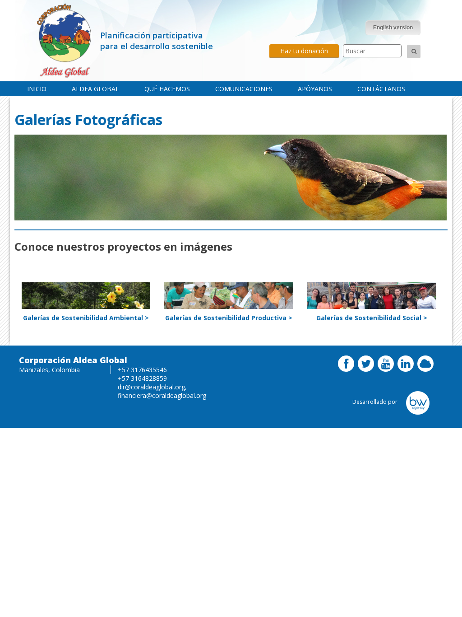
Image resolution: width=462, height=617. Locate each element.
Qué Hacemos (167, 88)
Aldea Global (95, 88)
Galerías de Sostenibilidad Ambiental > (86, 317)
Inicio (36, 88)
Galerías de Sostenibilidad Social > (371, 317)
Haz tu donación (304, 51)
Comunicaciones (244, 88)
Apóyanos (315, 88)
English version (393, 27)
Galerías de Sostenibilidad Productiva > (228, 317)
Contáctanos (381, 88)
